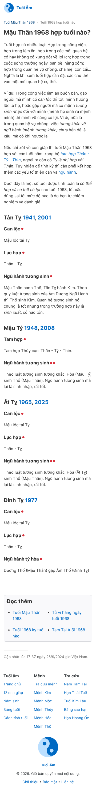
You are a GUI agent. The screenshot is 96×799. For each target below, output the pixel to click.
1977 (31, 500)
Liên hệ (67, 782)
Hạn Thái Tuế (75, 692)
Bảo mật (50, 782)
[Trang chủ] (48, 757)
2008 (47, 327)
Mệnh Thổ (42, 726)
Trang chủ (12, 684)
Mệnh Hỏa (42, 718)
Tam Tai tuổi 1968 (68, 630)
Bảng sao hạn (75, 709)
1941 (29, 217)
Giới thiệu (30, 782)
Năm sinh (11, 701)
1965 (25, 402)
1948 (31, 327)
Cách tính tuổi (15, 718)
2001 (44, 217)
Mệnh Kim (42, 692)
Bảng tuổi (11, 709)
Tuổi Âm (48, 765)
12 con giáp (13, 692)
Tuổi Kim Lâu (75, 701)
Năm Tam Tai (75, 684)
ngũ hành (67, 172)
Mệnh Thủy (43, 709)
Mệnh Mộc (43, 701)
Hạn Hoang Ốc (76, 718)
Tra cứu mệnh (46, 684)
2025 (41, 402)
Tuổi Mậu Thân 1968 (19, 22)
